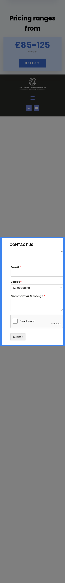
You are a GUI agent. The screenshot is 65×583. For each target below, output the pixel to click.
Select (16, 282)
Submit (18, 337)
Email (16, 267)
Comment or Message (28, 296)
